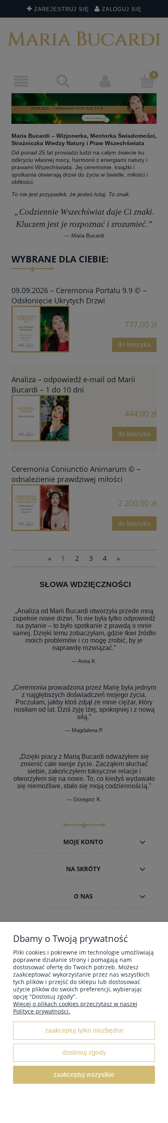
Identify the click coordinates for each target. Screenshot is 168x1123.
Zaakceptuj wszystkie (84, 1074)
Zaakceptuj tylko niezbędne (84, 1030)
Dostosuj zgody (84, 1052)
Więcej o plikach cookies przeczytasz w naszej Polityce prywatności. (75, 1007)
